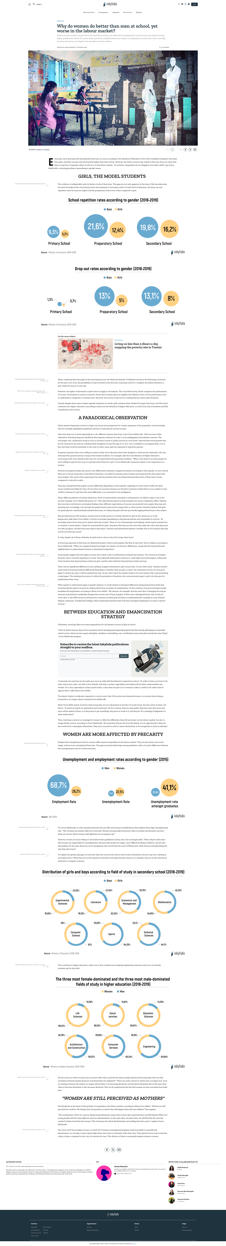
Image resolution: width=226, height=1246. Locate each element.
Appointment (91, 1224)
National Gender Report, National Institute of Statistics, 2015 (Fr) (30, 379)
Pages (184, 1224)
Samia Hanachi (70, 47)
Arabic (39, 149)
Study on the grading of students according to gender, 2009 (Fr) (30, 555)
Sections (34, 1224)
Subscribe (123, 656)
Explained (115, 12)
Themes (137, 1230)
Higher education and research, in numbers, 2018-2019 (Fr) (30, 965)
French (47, 149)
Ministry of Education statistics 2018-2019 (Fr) (32, 854)
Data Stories (127, 12)
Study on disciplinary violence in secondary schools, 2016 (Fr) (29, 516)
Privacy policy (187, 1230)
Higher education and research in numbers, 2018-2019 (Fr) (30, 452)
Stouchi (89, 1227)
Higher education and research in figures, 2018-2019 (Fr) (30, 403)
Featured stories (88, 12)
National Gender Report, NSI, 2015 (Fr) (34, 743)
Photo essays (47, 1227)
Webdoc (45, 1233)
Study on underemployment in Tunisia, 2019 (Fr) (32, 827)
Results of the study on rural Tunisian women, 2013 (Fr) (30, 434)
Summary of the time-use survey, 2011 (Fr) (34, 1129)
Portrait (45, 1230)
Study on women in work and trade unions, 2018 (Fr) (31, 1077)
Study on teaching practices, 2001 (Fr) (35, 470)
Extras (137, 1224)
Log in (194, 4)
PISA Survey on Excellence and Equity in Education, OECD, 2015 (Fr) (31, 391)
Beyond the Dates (93, 1230)
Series (136, 1227)
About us (185, 1227)
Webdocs (139, 12)
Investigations (103, 12)
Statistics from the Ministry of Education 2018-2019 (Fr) (30, 183)
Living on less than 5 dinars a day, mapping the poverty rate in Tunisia (138, 345)
